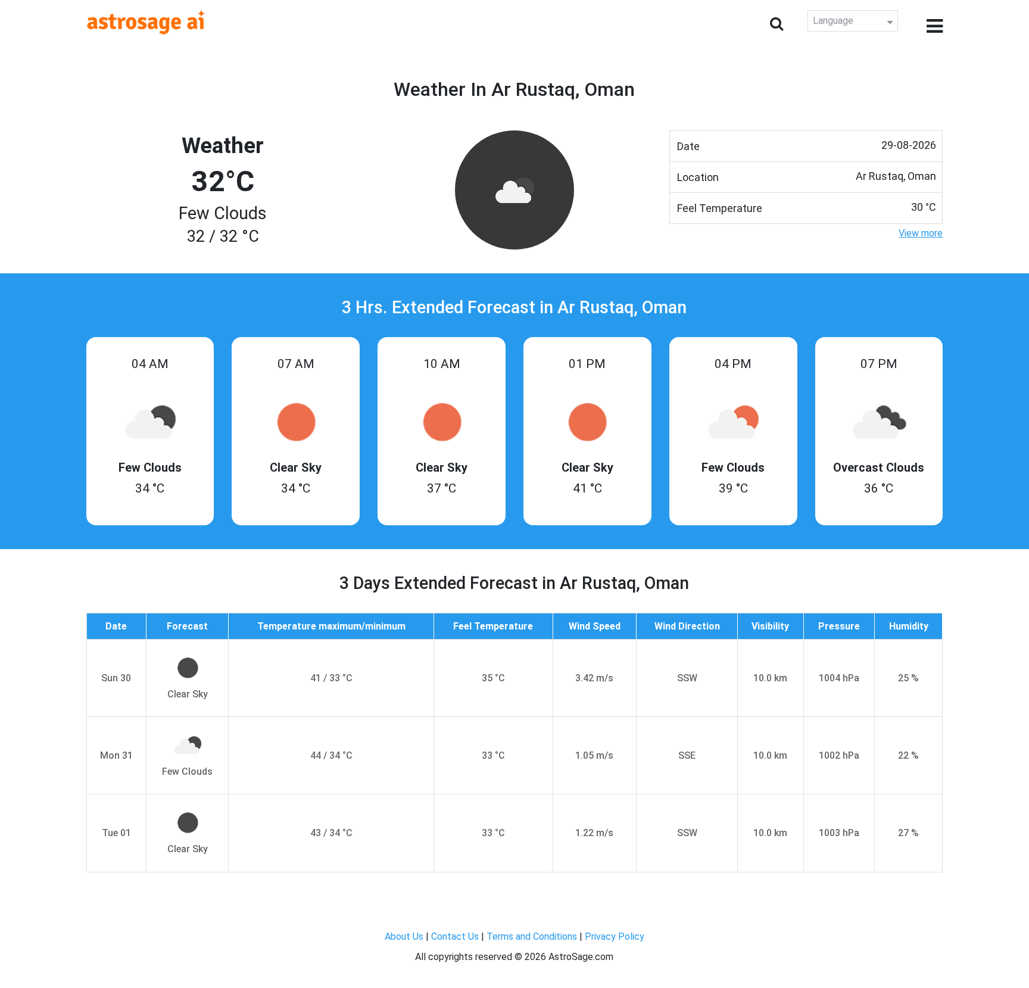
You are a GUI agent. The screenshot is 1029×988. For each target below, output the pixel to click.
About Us (404, 936)
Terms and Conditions (532, 936)
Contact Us (455, 936)
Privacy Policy (614, 936)
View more (921, 233)
